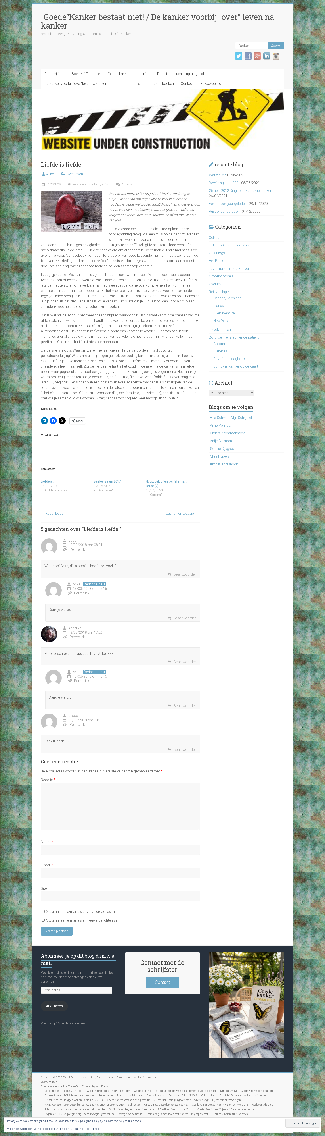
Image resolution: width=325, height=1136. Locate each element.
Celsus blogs (208, 1095)
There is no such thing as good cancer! (186, 74)
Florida (218, 306)
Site (44, 888)
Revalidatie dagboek (229, 359)
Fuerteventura (224, 313)
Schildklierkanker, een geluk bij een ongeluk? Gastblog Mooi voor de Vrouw (151, 1109)
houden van (86, 184)
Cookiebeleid (93, 1128)
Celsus (214, 237)
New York (220, 321)
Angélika (74, 628)
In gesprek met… (200, 1114)
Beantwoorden (185, 574)
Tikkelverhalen (220, 329)
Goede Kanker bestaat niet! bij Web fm (129, 1100)
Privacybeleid (210, 83)
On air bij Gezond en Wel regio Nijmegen (243, 1095)
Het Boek (216, 261)
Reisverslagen (220, 292)
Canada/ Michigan (227, 298)
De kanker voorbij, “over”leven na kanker (75, 83)
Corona (219, 344)
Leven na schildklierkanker (229, 268)
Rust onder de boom (225, 211)
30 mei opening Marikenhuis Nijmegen (121, 1095)
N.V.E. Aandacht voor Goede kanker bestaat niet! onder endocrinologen (84, 1104)
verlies (105, 184)
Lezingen (125, 1090)
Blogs (117, 83)
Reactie (48, 780)
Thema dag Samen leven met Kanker (167, 1114)
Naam (47, 842)
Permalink (77, 549)
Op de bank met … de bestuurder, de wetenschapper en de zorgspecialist (175, 1090)
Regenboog (52, 513)
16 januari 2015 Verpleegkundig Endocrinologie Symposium (79, 1114)
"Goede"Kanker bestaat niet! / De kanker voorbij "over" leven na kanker (157, 21)
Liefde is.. (47, 481)
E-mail (47, 865)
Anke (50, 174)
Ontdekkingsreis (221, 276)
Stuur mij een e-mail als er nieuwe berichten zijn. (82, 920)
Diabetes (220, 351)
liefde (97, 184)
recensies (136, 83)
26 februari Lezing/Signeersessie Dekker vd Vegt (181, 1100)
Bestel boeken (162, 83)
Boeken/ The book (86, 74)
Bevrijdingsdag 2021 (224, 183)
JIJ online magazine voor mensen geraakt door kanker (74, 1109)
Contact (187, 83)
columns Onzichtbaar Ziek (229, 245)
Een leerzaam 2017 (107, 481)
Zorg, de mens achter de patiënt (234, 337)
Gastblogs (217, 253)
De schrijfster (54, 74)
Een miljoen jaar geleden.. (228, 204)
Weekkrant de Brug (262, 1104)
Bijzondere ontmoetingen (226, 1100)
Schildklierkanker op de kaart (235, 366)
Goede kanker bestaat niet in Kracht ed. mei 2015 (220, 1104)
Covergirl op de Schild (129, 1114)
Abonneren (54, 1006)
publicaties (134, 1104)
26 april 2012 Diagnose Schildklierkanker (240, 191)
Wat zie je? (217, 175)
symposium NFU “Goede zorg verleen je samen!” (247, 1090)
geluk (75, 184)
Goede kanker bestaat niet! (128, 74)
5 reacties (127, 184)
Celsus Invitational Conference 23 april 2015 (172, 1095)
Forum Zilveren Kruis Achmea (230, 1114)
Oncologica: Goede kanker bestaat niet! (166, 1104)
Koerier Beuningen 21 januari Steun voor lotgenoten (226, 1109)
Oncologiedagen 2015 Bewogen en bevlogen (69, 1095)
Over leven (75, 174)
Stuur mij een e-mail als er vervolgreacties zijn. (81, 911)
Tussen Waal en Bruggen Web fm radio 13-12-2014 (73, 1100)
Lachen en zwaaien (183, 513)
